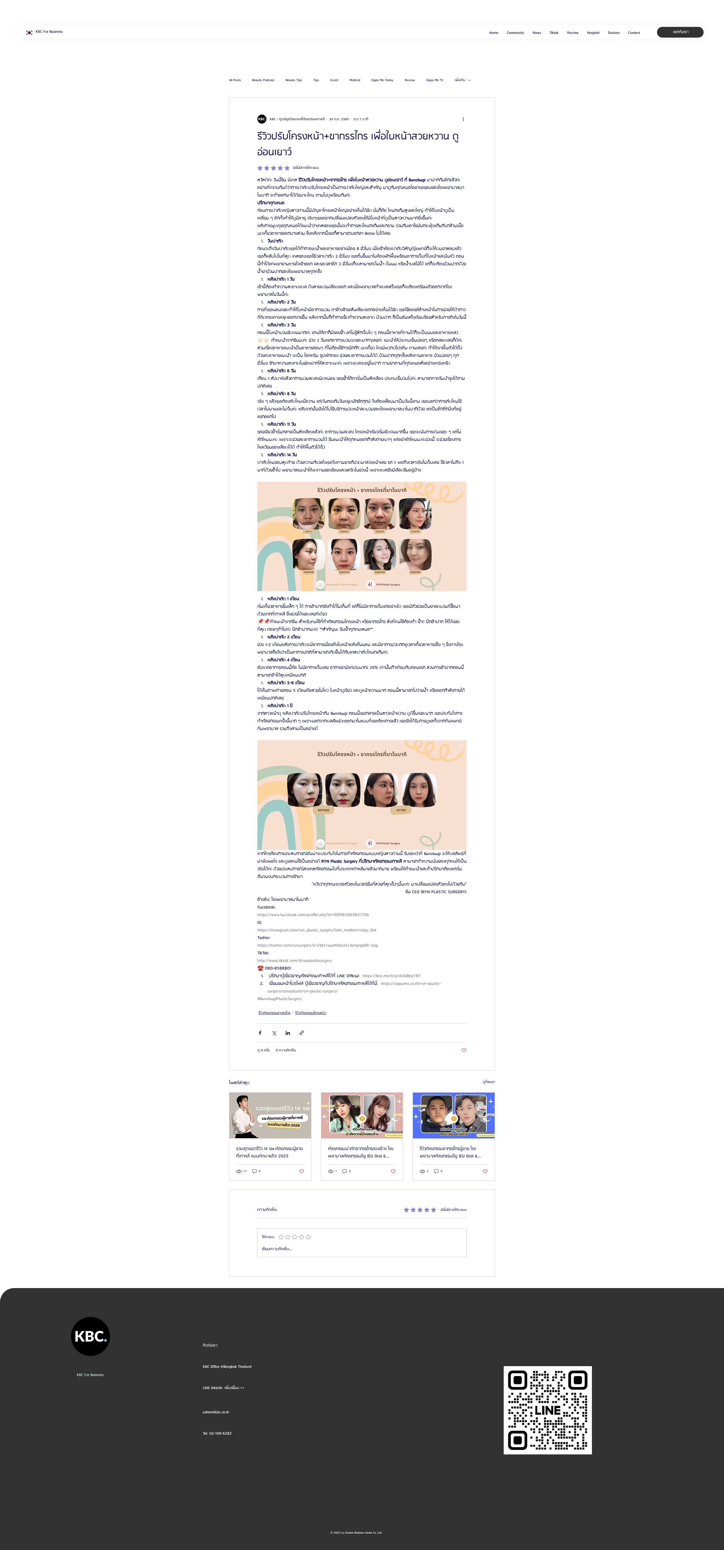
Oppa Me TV (434, 80)
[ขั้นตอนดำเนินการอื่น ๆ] (463, 119)
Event (334, 80)
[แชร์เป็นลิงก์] (301, 1033)
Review (410, 80)
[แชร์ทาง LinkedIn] (287, 1033)
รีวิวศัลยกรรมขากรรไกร (274, 1013)
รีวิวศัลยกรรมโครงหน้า (310, 1013)
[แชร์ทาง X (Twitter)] (274, 1033)
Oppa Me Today (382, 80)
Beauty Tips (294, 80)
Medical (355, 80)
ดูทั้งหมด (489, 1082)
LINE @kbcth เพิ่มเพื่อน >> (223, 1388)
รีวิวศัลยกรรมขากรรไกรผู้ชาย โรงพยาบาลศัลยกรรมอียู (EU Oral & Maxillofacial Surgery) (449, 1152)
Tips (316, 80)
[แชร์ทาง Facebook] (260, 1033)
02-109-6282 (220, 1433)
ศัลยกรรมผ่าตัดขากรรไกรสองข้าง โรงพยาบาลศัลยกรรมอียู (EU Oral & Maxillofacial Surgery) (360, 1152)
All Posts (235, 80)
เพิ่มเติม (460, 80)
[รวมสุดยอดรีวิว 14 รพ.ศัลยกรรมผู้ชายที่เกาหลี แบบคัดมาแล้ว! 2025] (270, 1115)
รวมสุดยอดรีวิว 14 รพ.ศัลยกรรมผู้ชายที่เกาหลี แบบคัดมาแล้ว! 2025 (269, 1152)
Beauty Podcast (263, 80)
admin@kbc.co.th (216, 1412)
